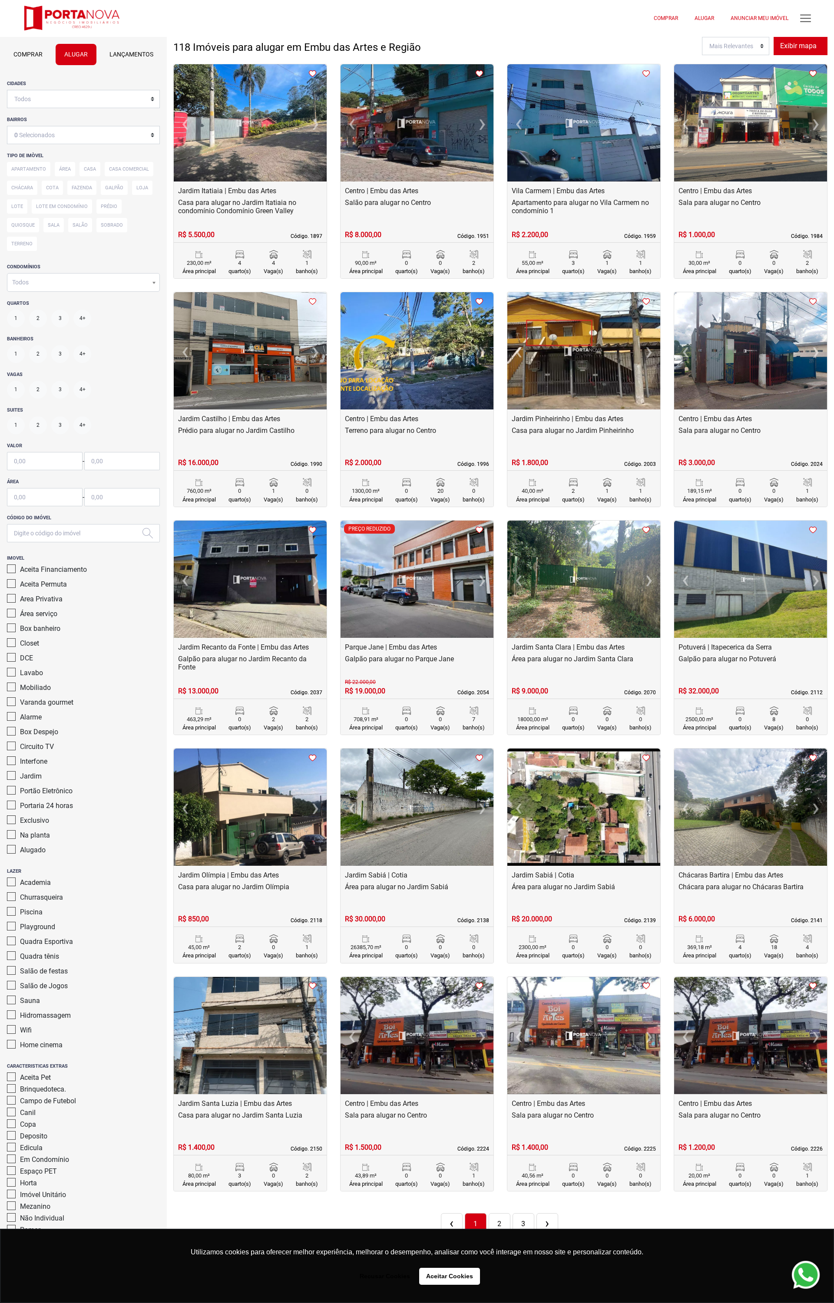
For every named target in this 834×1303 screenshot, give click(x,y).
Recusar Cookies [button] (385, 1276)
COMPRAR (666, 18)
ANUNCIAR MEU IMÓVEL (759, 18)
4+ (82, 318)
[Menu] (805, 18)
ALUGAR (704, 18)
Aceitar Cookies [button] (449, 1276)
